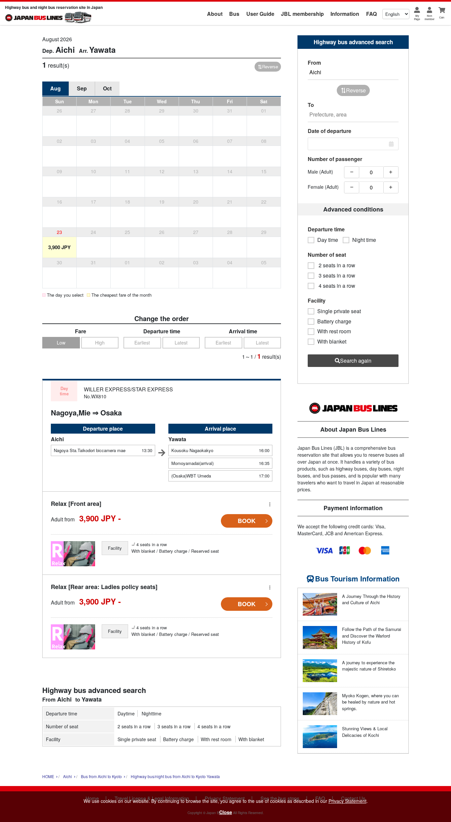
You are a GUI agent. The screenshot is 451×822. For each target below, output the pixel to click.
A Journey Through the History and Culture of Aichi (371, 599)
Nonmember (429, 17)
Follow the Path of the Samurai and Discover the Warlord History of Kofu (371, 635)
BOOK (247, 520)
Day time (327, 240)
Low (61, 342)
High (100, 342)
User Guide (260, 13)
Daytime (126, 713)
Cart (441, 17)
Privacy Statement (347, 801)
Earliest (142, 342)
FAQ (371, 13)
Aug (55, 88)
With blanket (251, 739)
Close (225, 812)
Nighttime (151, 713)
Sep (82, 88)
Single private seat (137, 739)
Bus (234, 13)
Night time (364, 240)
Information (344, 13)
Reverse (270, 66)
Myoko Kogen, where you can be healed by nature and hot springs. (370, 701)
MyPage (417, 17)
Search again (355, 360)
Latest (181, 342)
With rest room (216, 739)
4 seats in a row (213, 726)
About (215, 13)
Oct (107, 88)
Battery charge (178, 739)
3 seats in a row (174, 726)
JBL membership (302, 13)
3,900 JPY (59, 247)
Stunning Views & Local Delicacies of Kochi (365, 731)
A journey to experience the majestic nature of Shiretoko (369, 665)
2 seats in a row (134, 726)
